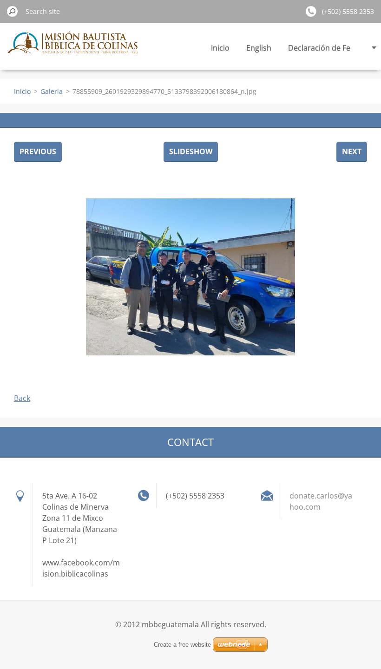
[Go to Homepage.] (73, 47)
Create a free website (182, 644)
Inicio (220, 48)
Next (351, 151)
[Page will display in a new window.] (190, 276)
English (258, 48)
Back (22, 398)
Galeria (51, 91)
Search (12, 11)
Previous (38, 151)
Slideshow (190, 151)
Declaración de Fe (319, 48)
